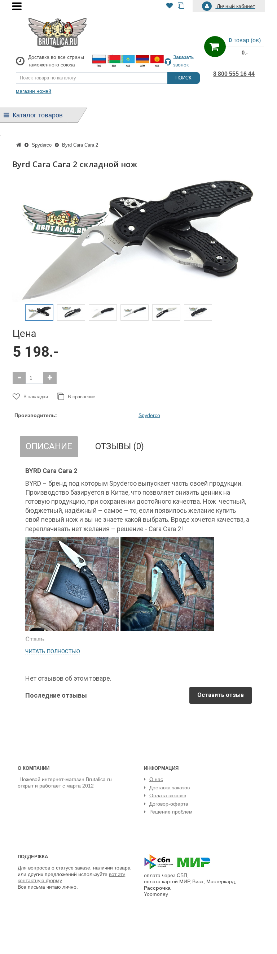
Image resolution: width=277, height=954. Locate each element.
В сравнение (81, 396)
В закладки (35, 396)
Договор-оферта (168, 804)
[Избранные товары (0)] (169, 6)
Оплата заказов (167, 795)
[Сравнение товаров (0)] (181, 6)
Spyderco (149, 415)
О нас (156, 779)
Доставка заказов (169, 787)
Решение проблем (171, 812)
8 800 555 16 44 (234, 74)
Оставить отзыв (220, 694)
